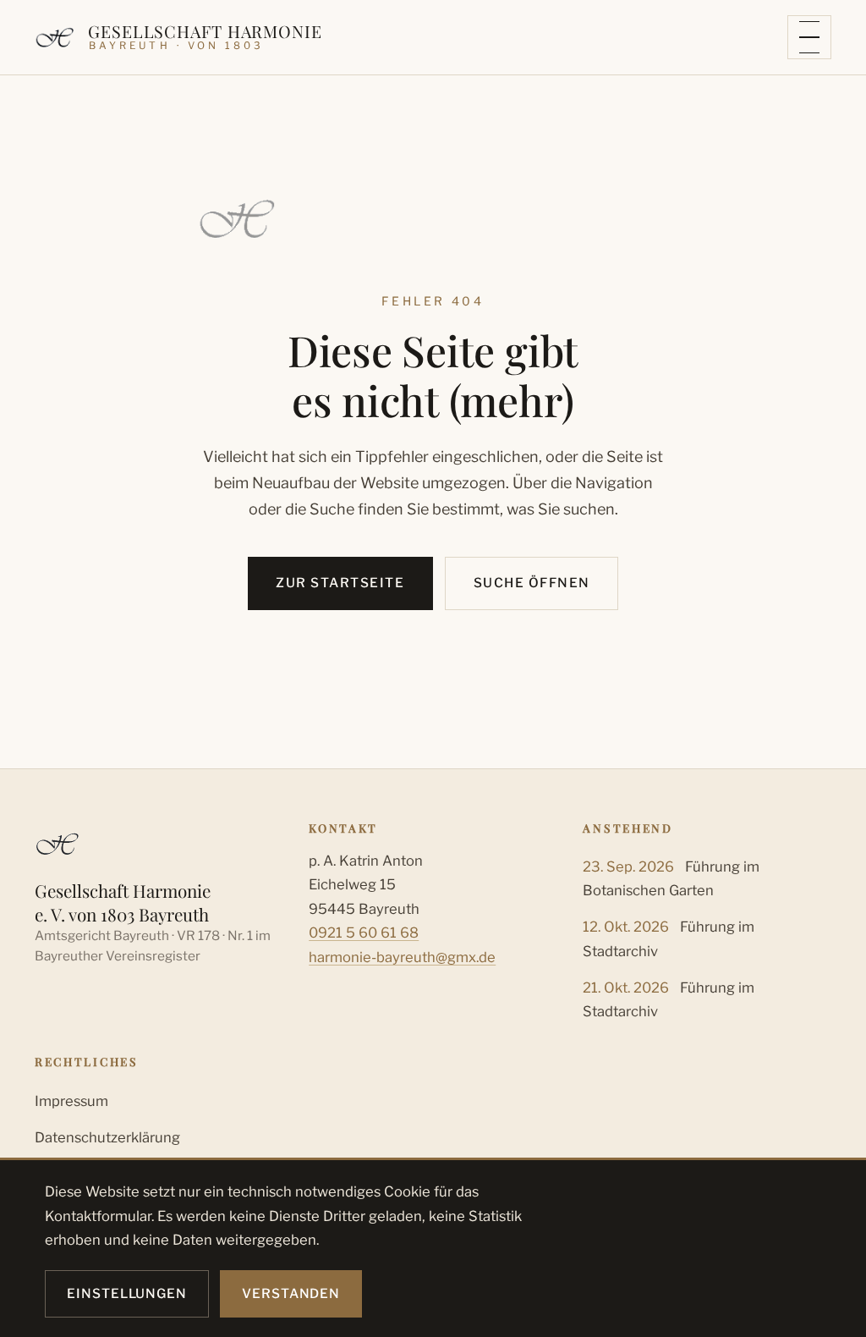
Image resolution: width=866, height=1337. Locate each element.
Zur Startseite (340, 583)
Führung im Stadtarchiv (668, 938)
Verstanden (291, 1293)
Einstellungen (127, 1293)
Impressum (71, 1100)
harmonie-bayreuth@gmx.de (402, 957)
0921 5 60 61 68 (364, 932)
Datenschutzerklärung (107, 1137)
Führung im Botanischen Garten (671, 878)
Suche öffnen (532, 583)
